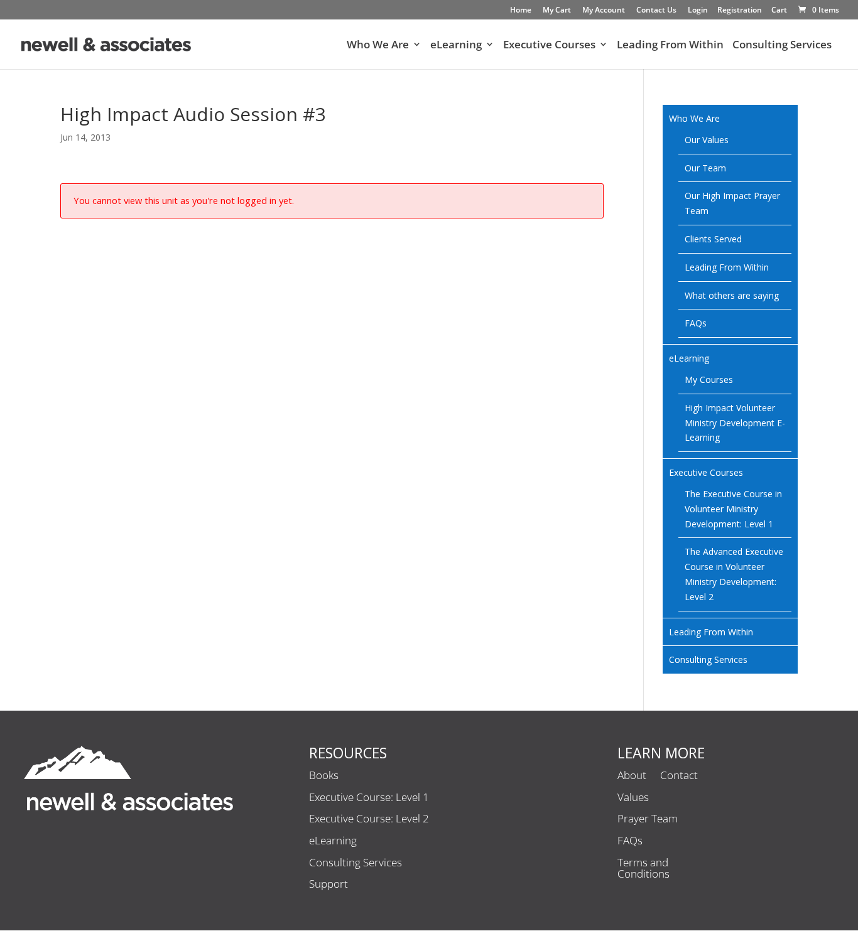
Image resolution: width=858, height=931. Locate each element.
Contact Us (656, 10)
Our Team (705, 168)
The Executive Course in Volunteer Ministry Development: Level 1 (733, 509)
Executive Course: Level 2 (369, 819)
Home (520, 10)
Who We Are (378, 45)
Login (698, 10)
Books (324, 776)
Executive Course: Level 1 (369, 798)
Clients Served (713, 239)
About (631, 776)
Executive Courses (549, 45)
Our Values (707, 140)
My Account (603, 10)
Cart (779, 10)
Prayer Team (647, 819)
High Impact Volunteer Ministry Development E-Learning (735, 423)
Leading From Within (670, 45)
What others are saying (732, 295)
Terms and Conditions (643, 869)
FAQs (696, 323)
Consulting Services (782, 45)
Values (633, 798)
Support (328, 884)
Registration (739, 10)
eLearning (456, 45)
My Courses (709, 379)
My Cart (557, 10)
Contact (679, 776)
